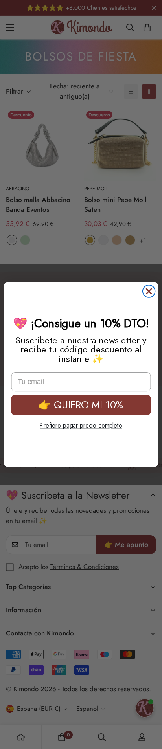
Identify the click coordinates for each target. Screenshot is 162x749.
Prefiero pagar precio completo (81, 425)
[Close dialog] (149, 291)
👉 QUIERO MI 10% (81, 404)
